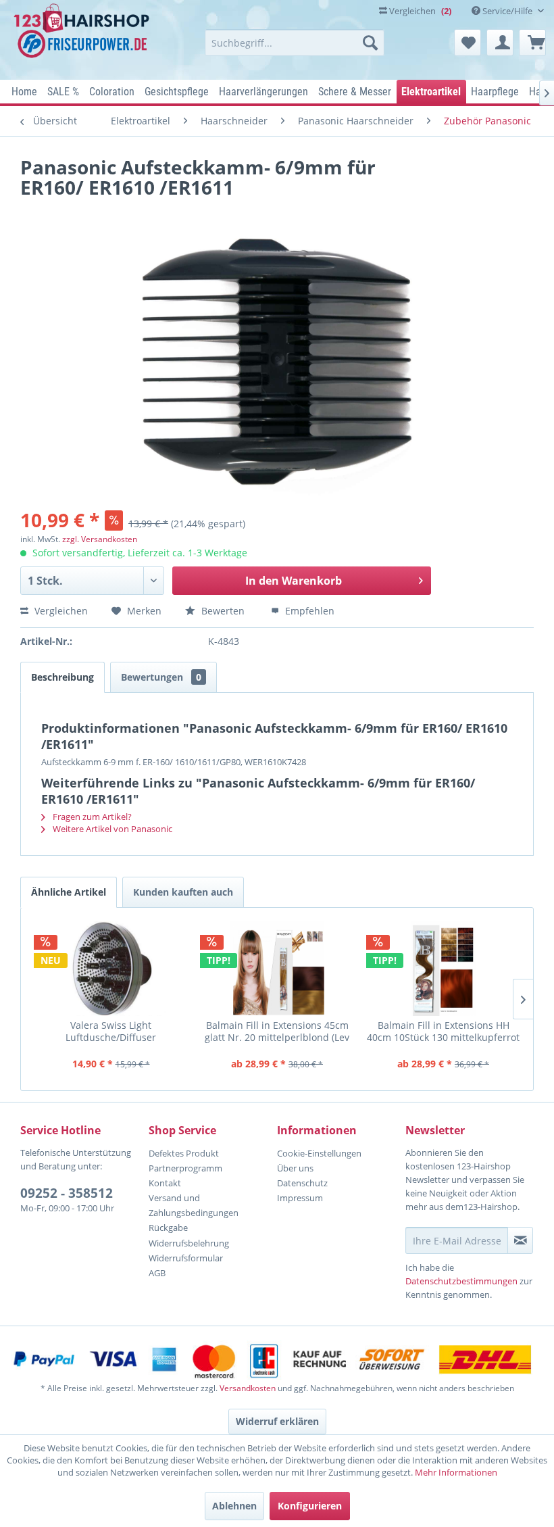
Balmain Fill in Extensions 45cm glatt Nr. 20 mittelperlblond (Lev (277, 1031)
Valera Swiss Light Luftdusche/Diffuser (111, 1031)
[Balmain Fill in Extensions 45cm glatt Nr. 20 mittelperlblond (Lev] (277, 968)
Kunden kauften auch (183, 892)
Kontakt (165, 1183)
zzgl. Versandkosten (99, 539)
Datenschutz (302, 1183)
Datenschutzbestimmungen (461, 1281)
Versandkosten (248, 1388)
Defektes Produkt (184, 1153)
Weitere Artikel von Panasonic (111, 829)
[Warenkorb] (532, 42)
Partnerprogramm (185, 1168)
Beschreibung (62, 677)
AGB (157, 1273)
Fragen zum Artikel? (91, 816)
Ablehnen (234, 1505)
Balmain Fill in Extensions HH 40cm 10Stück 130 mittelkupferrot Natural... (443, 1031)
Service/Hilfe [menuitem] (507, 11)
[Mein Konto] (499, 42)
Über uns (295, 1168)
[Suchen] (370, 42)
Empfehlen (308, 610)
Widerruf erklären (277, 1421)
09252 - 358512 (66, 1193)
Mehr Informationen (456, 1472)
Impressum (300, 1198)
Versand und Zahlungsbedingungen (193, 1205)
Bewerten (223, 610)
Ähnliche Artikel (68, 892)
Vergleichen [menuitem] (419, 11)
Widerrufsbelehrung (189, 1243)
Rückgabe (168, 1227)
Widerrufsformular (186, 1258)
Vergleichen (60, 610)
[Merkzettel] (467, 42)
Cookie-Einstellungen (319, 1153)
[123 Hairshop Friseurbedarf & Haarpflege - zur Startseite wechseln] (83, 38)
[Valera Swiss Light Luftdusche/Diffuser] (110, 968)
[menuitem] (295, 42)
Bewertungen (161, 677)
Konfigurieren (310, 1505)
